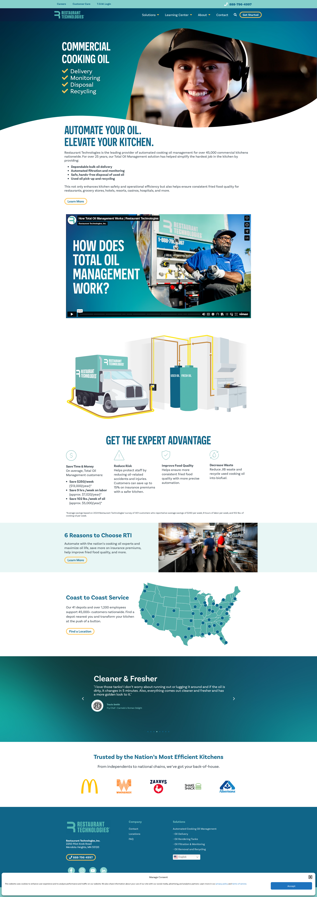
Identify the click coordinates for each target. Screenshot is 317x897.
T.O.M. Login (104, 3)
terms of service (239, 883)
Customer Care (81, 3)
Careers (61, 3)
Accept (291, 885)
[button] (310, 877)
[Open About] (209, 14)
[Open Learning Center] (191, 14)
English (182, 856)
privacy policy (222, 883)
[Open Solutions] (158, 14)
